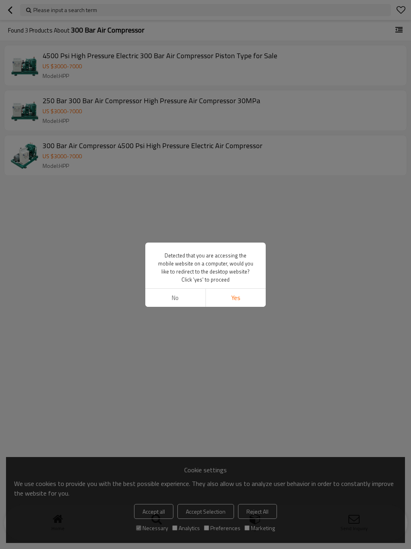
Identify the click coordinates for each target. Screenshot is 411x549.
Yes (235, 297)
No (175, 297)
